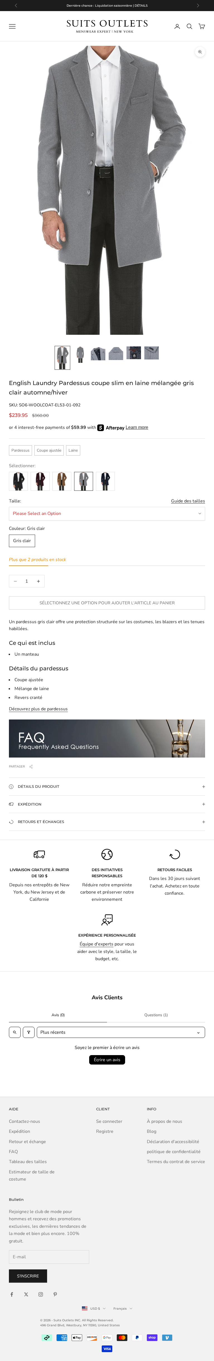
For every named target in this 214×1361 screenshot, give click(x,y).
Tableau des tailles (28, 1162)
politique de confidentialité (174, 1152)
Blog (151, 1131)
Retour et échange (27, 1142)
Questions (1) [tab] (156, 1015)
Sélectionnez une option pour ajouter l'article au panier (107, 603)
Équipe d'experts (96, 944)
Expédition (19, 1131)
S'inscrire (28, 1276)
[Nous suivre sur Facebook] (11, 1294)
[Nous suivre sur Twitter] (26, 1294)
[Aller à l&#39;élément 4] (116, 353)
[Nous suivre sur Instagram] (40, 1294)
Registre (104, 1131)
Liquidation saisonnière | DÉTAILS (121, 5)
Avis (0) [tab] (58, 1015)
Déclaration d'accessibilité (173, 1142)
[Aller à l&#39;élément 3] (98, 353)
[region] (107, 5)
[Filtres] (29, 1032)
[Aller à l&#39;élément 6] (151, 353)
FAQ (13, 1152)
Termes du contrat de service (176, 1162)
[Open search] (15, 1032)
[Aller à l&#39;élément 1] (62, 358)
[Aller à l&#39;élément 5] (134, 353)
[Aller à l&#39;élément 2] (80, 354)
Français (120, 1308)
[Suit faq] (107, 739)
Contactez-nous (24, 1121)
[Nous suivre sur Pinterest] (55, 1294)
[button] (107, 786)
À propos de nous (164, 1121)
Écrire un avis (107, 1060)
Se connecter (109, 1121)
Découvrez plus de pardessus (38, 709)
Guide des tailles (188, 501)
